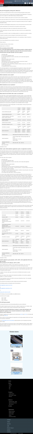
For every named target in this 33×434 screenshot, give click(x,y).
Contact (10, 406)
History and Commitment (13, 402)
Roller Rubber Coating (12, 395)
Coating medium (11, 393)
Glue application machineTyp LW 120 (6, 288)
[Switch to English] (31, 1)
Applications (11, 409)
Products (10, 392)
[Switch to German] (30, 1)
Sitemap (9, 419)
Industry (10, 415)
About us (10, 399)
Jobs (9, 387)
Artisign (22, 433)
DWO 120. (6, 315)
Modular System (11, 412)
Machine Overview (12, 411)
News (9, 383)
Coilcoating (16, 359)
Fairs (9, 388)
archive (9, 423)
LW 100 (21, 314)
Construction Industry (12, 416)
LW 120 (25, 314)
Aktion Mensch (11, 404)
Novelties (10, 384)
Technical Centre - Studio (13, 401)
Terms (8, 421)
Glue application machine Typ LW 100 (6, 285)
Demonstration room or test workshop (8, 320)
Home (1, 6)
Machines (10, 396)
